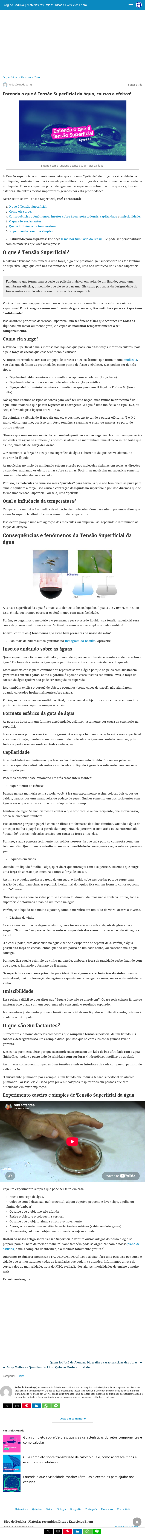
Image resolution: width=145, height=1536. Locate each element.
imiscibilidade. (130, 216)
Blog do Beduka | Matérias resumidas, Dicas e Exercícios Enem (45, 5)
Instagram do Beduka (80, 641)
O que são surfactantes (25, 221)
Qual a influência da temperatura (32, 226)
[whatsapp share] (46, 1407)
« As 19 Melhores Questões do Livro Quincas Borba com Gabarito (49, 1367)
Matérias (26, 77)
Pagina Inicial (10, 77)
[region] (72, 41)
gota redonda (88, 216)
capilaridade (108, 216)
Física (37, 77)
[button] (7, 1405)
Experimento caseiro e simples (31, 231)
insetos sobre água (64, 216)
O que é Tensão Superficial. (28, 206)
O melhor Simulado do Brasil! (82, 239)
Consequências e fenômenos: (29, 216)
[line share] (55, 1407)
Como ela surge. (20, 211)
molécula (130, 359)
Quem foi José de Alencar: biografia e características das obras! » (96, 1362)
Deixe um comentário (72, 1418)
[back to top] (137, 1521)
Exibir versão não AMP (126, 1526)
